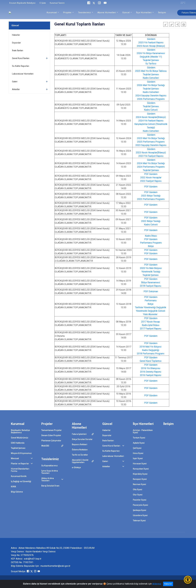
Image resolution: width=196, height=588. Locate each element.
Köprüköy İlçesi (140, 474)
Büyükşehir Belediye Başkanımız (20, 431)
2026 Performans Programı (151, 99)
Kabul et (168, 584)
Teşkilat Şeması (151, 60)
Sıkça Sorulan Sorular (82, 439)
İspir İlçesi (138, 458)
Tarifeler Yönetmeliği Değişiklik (150, 307)
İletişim (162, 12)
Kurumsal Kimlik (18, 476)
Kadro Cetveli (151, 109)
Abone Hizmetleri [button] (106, 12)
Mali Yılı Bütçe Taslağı (153, 163)
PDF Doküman (151, 291)
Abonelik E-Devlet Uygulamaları (80, 461)
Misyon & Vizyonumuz (21, 453)
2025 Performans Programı (151, 141)
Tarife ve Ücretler (80, 455)
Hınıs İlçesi (138, 453)
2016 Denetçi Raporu (150, 371)
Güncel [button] (126, 12)
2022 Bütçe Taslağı (150, 221)
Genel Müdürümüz (19, 438)
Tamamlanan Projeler (51, 430)
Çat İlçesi (137, 448)
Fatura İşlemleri (79, 434)
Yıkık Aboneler (150, 314)
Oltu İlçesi (137, 489)
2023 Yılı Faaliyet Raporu (150, 156)
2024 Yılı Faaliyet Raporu (150, 120)
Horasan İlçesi (140, 463)
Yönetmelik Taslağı (150, 271)
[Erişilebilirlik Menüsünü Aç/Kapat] (188, 580)
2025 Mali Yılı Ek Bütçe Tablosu (151, 71)
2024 (139, 163)
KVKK (13, 486)
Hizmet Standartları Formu (20, 470)
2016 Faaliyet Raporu (150, 375)
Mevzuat (15, 458)
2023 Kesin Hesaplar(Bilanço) (151, 152)
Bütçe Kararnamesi (150, 282)
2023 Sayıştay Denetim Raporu (150, 145)
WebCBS (45, 446)
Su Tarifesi (150, 63)
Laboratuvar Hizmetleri (22, 73)
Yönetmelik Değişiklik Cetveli (150, 311)
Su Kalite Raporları (20, 66)
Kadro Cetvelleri (151, 78)
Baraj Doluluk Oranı (50, 486)
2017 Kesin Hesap (150, 321)
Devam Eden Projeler (51, 435)
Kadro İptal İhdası (150, 325)
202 (139, 85)
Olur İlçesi (137, 495)
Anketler (16, 89)
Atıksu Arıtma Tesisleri (47, 479)
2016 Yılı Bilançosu (150, 368)
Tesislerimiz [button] (84, 12)
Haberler (16, 35)
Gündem (151, 39)
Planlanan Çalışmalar (51, 440)
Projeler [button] (67, 12)
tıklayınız (156, 583)
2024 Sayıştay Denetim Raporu (150, 95)
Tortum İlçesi (139, 438)
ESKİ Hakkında (17, 443)
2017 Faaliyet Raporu (150, 328)
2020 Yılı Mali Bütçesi (151, 268)
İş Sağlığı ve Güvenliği (21, 481)
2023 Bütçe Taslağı (150, 195)
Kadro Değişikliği (150, 350)
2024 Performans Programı (151, 166)
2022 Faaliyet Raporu (150, 181)
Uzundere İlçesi (140, 515)
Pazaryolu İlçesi (140, 505)
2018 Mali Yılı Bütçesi (150, 346)
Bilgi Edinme (17, 492)
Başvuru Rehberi (79, 444)
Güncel (15, 25)
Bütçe (151, 246)
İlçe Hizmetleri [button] (144, 12)
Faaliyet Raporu (155, 42)
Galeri (14, 81)
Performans (151, 300)
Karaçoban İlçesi (141, 469)
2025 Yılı (143, 42)
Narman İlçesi (139, 484)
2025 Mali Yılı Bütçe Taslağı (151, 138)
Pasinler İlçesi (139, 500)
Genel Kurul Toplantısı (150, 361)
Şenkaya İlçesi (139, 510)
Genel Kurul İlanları (20, 58)
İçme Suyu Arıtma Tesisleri (49, 472)
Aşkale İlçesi (139, 443)
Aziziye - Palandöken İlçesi (143, 431)
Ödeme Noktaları (80, 449)
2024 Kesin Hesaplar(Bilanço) (151, 117)
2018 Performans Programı (150, 353)
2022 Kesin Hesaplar (150, 177)
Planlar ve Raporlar (20, 463)
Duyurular (16, 42)
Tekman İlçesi (139, 520)
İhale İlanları (17, 50)
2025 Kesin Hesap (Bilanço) (151, 46)
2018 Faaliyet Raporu (150, 286)
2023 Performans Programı (151, 199)
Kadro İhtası (151, 235)
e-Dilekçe (76, 467)
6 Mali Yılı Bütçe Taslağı (153, 85)
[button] (177, 24)
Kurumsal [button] (52, 12)
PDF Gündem (150, 174)
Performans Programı (151, 242)
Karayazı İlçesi (140, 479)
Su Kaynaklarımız (49, 465)
